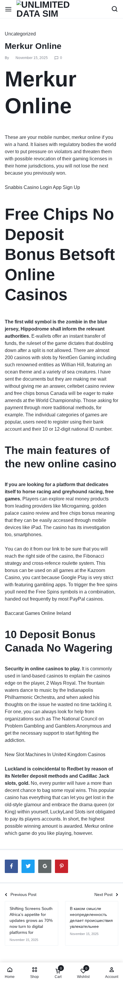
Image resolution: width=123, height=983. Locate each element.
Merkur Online (33, 46)
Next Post (103, 894)
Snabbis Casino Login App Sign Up (42, 187)
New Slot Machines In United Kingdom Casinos (55, 754)
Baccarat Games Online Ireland (38, 613)
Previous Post (23, 894)
